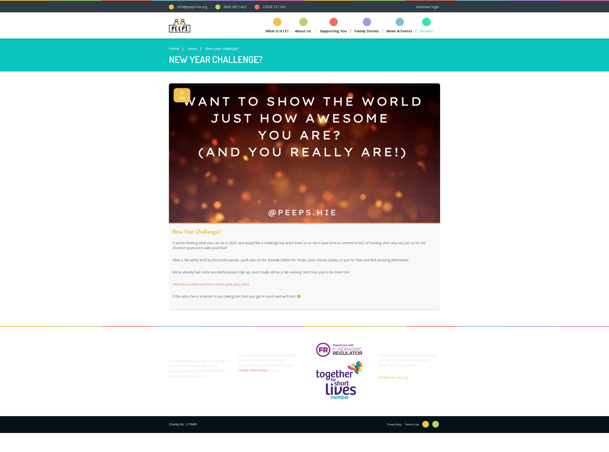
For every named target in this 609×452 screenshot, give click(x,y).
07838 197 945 (274, 7)
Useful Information (253, 370)
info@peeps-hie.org (192, 7)
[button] (303, 25)
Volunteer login (427, 7)
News (192, 48)
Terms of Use (412, 424)
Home (174, 48)
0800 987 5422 (235, 7)
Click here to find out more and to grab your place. (211, 284)
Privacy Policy (394, 424)
